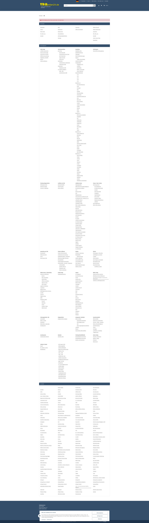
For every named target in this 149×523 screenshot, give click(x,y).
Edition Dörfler (61, 367)
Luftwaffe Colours (78, 200)
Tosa (94, 473)
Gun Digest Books (61, 419)
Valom (78, 170)
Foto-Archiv (61, 59)
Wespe (78, 173)
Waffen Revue (43, 289)
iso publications (43, 432)
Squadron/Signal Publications (46, 469)
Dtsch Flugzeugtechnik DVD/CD (83, 325)
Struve (59, 469)
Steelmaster (60, 61)
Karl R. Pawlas (96, 434)
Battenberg (95, 396)
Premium (95, 340)
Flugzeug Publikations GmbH (81, 413)
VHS (77, 323)
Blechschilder (95, 318)
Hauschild (77, 421)
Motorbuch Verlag (43, 449)
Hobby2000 (79, 121)
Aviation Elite (78, 279)
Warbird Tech (78, 240)
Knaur (59, 439)
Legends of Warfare (44, 286)
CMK (76, 402)
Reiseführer (60, 362)
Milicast (78, 138)
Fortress (77, 297)
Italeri (78, 130)
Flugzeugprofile (78, 184)
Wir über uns (100, 1)
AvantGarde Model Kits (81, 96)
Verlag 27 (42, 479)
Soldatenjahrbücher (62, 274)
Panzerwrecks (78, 493)
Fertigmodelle (78, 62)
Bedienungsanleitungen (80, 264)
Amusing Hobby (80, 93)
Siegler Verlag (43, 296)
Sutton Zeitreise (78, 469)
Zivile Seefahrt (96, 258)
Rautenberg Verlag (62, 376)
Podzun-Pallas (61, 371)
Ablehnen (100, 518)
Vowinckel (42, 489)
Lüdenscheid (77, 441)
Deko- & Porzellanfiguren (98, 323)
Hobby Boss (79, 119)
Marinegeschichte (96, 261)
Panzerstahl (42, 454)
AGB (59, 27)
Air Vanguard (78, 274)
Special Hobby (79, 155)
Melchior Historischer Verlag (45, 445)
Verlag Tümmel (78, 484)
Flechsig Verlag (61, 413)
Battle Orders (78, 282)
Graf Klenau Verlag (79, 417)
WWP (41, 297)
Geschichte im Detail (44, 54)
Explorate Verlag (61, 411)
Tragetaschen (95, 332)
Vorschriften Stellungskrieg (98, 50)
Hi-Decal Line (95, 424)
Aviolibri (77, 243)
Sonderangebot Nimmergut (63, 261)
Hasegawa (79, 116)
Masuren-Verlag (43, 443)
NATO (41, 256)
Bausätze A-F (77, 82)
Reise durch (95, 341)
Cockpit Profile (78, 225)
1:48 (78, 79)
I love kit (59, 428)
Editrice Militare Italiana (80, 408)
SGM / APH (95, 464)
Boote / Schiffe (43, 320)
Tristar (78, 163)
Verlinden (79, 172)
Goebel (94, 415)
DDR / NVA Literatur (97, 205)
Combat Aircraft (78, 287)
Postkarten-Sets (62, 268)
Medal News (77, 443)
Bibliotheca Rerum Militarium (99, 275)
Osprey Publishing (79, 451)
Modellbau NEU (78, 50)
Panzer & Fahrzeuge (44, 52)
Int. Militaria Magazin (62, 69)
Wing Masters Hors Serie (80, 235)
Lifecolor (59, 441)
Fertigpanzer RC (80, 64)
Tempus (94, 471)
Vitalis (94, 486)
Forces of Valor (96, 413)
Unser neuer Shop (96, 38)
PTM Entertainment (79, 456)
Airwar (76, 277)
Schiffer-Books (61, 366)
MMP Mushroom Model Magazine (82, 186)
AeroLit (59, 389)
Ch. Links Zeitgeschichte (63, 364)
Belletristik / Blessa (62, 377)
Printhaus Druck (61, 456)
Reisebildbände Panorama (80, 338)
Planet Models (78, 454)
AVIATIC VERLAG (78, 396)
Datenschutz (60, 31)
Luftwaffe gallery (78, 201)
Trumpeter (79, 165)
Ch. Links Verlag (78, 400)
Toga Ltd (78, 162)
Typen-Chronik (62, 57)
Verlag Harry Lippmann (97, 479)
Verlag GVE (77, 479)
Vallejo (78, 168)
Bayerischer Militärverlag (63, 349)
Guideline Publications (44, 419)
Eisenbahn (42, 322)
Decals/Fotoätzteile (79, 72)
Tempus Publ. (43, 473)
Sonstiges (95, 329)
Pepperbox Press (61, 454)
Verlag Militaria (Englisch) (80, 481)
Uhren (94, 327)
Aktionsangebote (61, 346)
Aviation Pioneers (78, 280)
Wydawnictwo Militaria (79, 213)
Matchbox (79, 135)
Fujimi (78, 111)
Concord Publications (44, 404)
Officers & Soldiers (45, 280)
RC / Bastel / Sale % (44, 347)
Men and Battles (45, 277)
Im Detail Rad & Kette (98, 188)
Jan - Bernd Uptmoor (79, 432)
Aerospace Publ (78, 389)
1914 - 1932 (60, 352)
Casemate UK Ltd (43, 400)
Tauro (78, 160)
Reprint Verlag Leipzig (79, 458)
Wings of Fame (78, 238)
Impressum (60, 29)
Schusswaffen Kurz (79, 261)
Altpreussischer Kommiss (98, 274)
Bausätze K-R (78, 131)
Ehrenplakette (60, 259)
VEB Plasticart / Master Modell (99, 477)
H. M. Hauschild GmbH (79, 419)
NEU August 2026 (61, 344)
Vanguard (77, 311)
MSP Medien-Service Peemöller (64, 449)
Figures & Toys (44, 282)
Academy (42, 493)
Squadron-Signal (43, 299)
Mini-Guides (44, 284)
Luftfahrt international (79, 220)
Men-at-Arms (78, 299)
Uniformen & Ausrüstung (63, 254)
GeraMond (77, 415)
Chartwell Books (96, 400)
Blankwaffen (77, 254)
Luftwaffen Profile (78, 203)
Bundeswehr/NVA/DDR (81, 320)
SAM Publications (78, 210)
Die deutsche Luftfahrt (79, 188)
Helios (41, 424)
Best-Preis (79, 99)
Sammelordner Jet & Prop (64, 54)
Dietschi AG (60, 406)
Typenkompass (78, 230)
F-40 (76, 189)
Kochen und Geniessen (80, 340)
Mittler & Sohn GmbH (44, 447)
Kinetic (59, 436)
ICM (77, 128)
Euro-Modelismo (97, 186)
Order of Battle (78, 306)
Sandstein (60, 462)
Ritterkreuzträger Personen (63, 258)
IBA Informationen (96, 428)
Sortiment (95, 31)
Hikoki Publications (44, 426)
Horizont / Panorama (97, 336)
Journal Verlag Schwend (97, 432)
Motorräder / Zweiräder (45, 323)
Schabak (77, 462)
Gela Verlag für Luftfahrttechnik (64, 415)
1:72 (78, 81)
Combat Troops (45, 306)
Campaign (77, 284)
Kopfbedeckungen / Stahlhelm (64, 256)
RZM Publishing (43, 462)
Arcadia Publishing (96, 393)
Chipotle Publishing (44, 402)
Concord (42, 294)
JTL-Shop (104, 521)
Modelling (77, 301)
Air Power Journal (78, 237)
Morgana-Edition (96, 447)
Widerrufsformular (96, 29)
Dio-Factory (77, 406)
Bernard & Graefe (78, 398)
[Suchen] (94, 5)
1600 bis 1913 (61, 351)
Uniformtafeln (62, 264)
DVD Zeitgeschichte (80, 322)
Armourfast (79, 94)
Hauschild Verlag (96, 264)
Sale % (88, 1)
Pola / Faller (79, 145)
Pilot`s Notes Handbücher (80, 205)
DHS (76, 193)
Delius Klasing (43, 406)
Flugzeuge (77, 54)
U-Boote (94, 256)
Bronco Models (80, 101)
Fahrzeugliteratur (96, 203)
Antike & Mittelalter (62, 347)
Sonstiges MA (43, 325)
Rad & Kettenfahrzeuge (80, 56)
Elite (76, 292)
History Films (77, 426)
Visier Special (78, 263)
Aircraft (43, 301)
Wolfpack (78, 177)
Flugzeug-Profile (78, 226)
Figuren (76, 57)
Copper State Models (81, 59)
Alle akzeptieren (100, 512)
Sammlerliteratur (96, 325)
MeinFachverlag (96, 443)
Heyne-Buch (77, 424)
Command (77, 289)
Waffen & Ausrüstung (44, 56)
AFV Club (95, 389)
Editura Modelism (96, 408)
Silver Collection (80, 71)
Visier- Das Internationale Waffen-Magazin (82, 487)
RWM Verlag (77, 460)
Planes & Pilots (78, 191)
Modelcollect (79, 140)
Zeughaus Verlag (78, 491)
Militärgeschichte (43, 184)
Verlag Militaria (61, 481)
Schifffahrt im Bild (98, 266)
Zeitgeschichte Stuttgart (62, 318)
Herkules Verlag (61, 424)
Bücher (43, 275)
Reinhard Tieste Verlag (62, 458)
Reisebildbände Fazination (80, 336)
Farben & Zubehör (79, 61)
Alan (78, 89)
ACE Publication (78, 215)
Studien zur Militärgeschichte (99, 280)
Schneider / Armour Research (63, 464)
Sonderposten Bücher (44, 336)
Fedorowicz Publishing (44, 413)
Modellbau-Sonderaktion (82, 180)
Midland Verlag (96, 445)
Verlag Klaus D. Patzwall (45, 481)
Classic (59, 402)
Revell (78, 146)
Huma (78, 125)
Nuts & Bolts (96, 196)
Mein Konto (94, 1)
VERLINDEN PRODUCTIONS (45, 486)
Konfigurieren (100, 515)
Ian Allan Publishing (79, 428)
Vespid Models (61, 486)
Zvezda (78, 178)
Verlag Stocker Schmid (62, 484)
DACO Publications (61, 404)
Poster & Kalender (62, 269)
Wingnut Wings (80, 175)
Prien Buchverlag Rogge (45, 456)
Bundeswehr (42, 253)
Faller (78, 109)
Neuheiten (83, 1)
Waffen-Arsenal (78, 266)
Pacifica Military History (97, 451)
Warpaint (60, 489)
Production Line (78, 307)
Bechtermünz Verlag (62, 398)
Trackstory (42, 287)
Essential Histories (79, 294)
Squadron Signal (78, 223)
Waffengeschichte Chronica (45, 291)
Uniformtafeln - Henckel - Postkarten (65, 263)
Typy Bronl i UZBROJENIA (80, 228)
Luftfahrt (78, 66)
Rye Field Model (80, 151)
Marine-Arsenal (96, 263)
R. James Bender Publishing (98, 456)
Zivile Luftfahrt (61, 188)
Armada (96, 189)
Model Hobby (60, 387)
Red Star (77, 208)
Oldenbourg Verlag (61, 451)
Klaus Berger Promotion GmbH (99, 436)
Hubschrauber (61, 186)
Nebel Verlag (77, 449)
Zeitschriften (44, 279)
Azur (78, 98)
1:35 (78, 77)
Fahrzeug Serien (96, 184)
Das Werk (77, 404)
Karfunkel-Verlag (61, 434)
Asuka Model (60, 396)
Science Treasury (78, 464)
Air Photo (77, 218)
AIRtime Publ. (78, 391)
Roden (78, 148)
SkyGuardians (78, 466)
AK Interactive (95, 391)
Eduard (78, 108)
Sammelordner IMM (63, 72)
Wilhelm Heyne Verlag (97, 489)
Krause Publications (97, 439)
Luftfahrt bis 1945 (61, 356)
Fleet (76, 296)
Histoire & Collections (44, 274)
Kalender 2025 (61, 336)
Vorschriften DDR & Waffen (80, 330)
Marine (41, 59)
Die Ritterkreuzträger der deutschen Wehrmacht (100, 278)
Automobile (79, 67)
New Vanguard (78, 304)
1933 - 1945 (60, 354)
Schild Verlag (42, 464)
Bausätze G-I (77, 113)
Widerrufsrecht (96, 27)
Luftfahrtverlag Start (97, 441)
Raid (76, 309)
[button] (77, 1)
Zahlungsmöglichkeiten (62, 35)
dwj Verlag (60, 408)
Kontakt (106, 1)
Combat (77, 286)
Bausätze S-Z (77, 153)
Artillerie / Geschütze (79, 253)
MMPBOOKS (60, 447)
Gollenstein (42, 417)
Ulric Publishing (43, 477)
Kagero (76, 242)
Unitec (59, 477)
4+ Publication (78, 248)
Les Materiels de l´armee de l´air (82, 198)
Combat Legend (78, 245)
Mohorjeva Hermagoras (80, 447)
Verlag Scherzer (43, 484)
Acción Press (77, 387)
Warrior (76, 312)
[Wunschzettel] (101, 5)
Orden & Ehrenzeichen (62, 253)
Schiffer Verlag (96, 462)
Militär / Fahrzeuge (80, 69)
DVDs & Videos (78, 318)
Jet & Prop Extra (62, 56)
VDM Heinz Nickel (61, 493)
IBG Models (79, 126)
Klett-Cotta (42, 439)
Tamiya (78, 158)
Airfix (78, 86)
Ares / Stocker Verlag (44, 396)
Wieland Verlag (80, 256)
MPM (78, 141)
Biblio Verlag (95, 398)
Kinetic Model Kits (80, 133)
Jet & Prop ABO (62, 52)
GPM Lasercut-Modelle (81, 114)
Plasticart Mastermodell (81, 143)
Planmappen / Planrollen (98, 253)
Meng (78, 136)
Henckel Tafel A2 (62, 266)
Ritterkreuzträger (43, 186)
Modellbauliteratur (79, 52)
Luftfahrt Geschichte (44, 50)
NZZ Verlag (42, 451)
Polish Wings (77, 206)
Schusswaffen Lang (79, 259)
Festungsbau (60, 369)
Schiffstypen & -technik (97, 254)
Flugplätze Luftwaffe (44, 57)
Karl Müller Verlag (79, 434)
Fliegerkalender (78, 194)
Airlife (59, 391)
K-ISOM (41, 292)
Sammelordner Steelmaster (64, 62)
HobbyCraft (79, 123)
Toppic (76, 473)
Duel (76, 291)
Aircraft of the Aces (79, 275)
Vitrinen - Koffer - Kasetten (98, 322)
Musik (41, 346)
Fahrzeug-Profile (97, 191)
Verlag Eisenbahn (61, 479)
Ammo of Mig (43, 393)
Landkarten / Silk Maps (97, 330)
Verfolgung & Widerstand (63, 359)
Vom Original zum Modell (80, 231)
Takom (78, 157)
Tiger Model (60, 473)
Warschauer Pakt (43, 258)
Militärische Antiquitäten (98, 320)
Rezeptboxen (42, 349)
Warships (43, 302)
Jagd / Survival (61, 361)
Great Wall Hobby (96, 417)
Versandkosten (61, 33)
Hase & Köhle (95, 419)
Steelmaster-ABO (62, 64)
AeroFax (77, 216)
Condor (78, 103)
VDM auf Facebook (79, 29)
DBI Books (95, 404)
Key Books (42, 436)
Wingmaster (60, 66)
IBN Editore (60, 430)
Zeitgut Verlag (60, 491)
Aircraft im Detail (78, 233)
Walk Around (44, 307)
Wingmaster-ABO (62, 67)
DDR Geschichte (43, 254)
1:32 (78, 76)
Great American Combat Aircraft (81, 196)
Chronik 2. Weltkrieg (44, 188)
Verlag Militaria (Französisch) (98, 481)
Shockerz (42, 466)
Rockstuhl (42, 460)
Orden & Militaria (43, 61)
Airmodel (78, 88)
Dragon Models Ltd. (44, 408)
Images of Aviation (79, 247)
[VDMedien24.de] (50, 5)
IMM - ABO (61, 71)
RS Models (79, 150)
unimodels (79, 167)
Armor (43, 304)
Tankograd (96, 193)
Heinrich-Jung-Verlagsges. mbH (99, 421)
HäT (77, 118)
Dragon (78, 106)
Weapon (77, 314)
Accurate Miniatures (81, 84)
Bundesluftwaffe (61, 184)
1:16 (78, 74)
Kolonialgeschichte (62, 374)
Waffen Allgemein (78, 258)
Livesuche (77, 27)
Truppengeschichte (62, 372)
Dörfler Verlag (95, 406)
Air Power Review (78, 221)
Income (94, 430)
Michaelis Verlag (78, 445)
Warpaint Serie (78, 211)
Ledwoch (96, 201)
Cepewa (59, 400)
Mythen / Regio (96, 338)
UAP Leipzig (95, 475)
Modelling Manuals (79, 302)
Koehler (77, 439)
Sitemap (59, 38)
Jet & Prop (60, 50)
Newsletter (95, 40)
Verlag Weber (95, 484)
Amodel (78, 91)
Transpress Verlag (43, 475)
